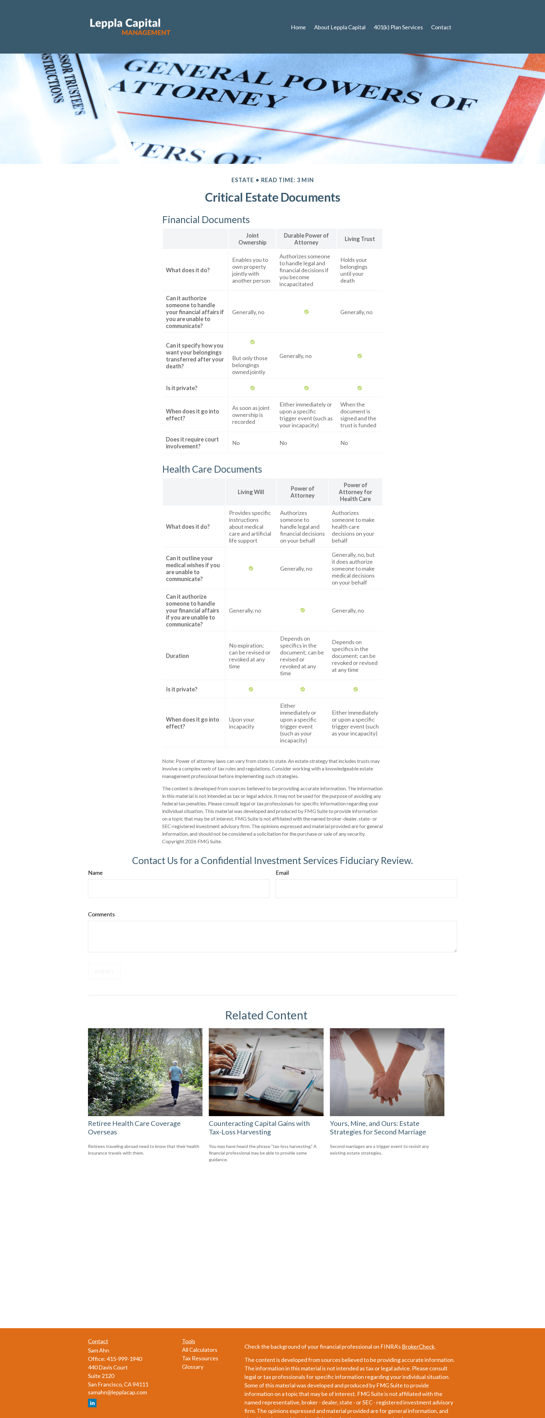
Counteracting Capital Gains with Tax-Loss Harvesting (259, 1127)
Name (95, 872)
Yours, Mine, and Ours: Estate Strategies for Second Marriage (378, 1127)
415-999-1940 (124, 1358)
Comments (101, 914)
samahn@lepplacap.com (117, 1392)
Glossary (192, 1366)
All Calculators (199, 1349)
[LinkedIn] (92, 1403)
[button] (298, 26)
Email (282, 872)
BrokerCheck (418, 1346)
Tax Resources (200, 1358)
